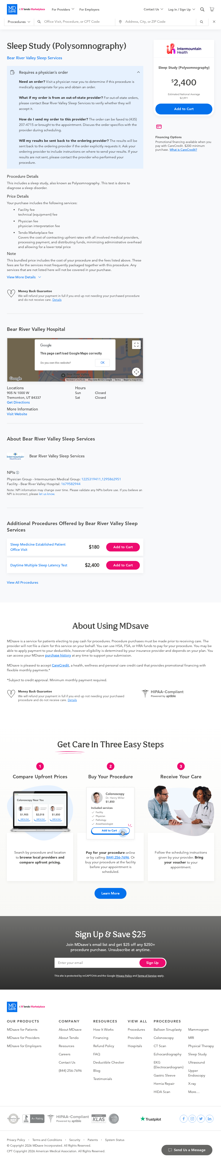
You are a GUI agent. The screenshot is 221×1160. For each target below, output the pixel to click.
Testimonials (102, 1079)
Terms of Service (147, 975)
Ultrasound (196, 1062)
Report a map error (132, 380)
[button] (75, 72)
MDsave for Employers (24, 1046)
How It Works (103, 1029)
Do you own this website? (56, 362)
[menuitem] (63, 9)
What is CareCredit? (183, 150)
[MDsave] (26, 9)
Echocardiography (168, 1054)
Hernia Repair (164, 1083)
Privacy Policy (124, 975)
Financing (100, 1038)
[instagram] (192, 1119)
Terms (118, 380)
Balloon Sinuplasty (168, 1029)
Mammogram (198, 1029)
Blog (96, 1071)
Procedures (136, 1029)
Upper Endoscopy (196, 1073)
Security (74, 1140)
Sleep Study (197, 1054)
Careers (64, 1054)
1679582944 (71, 484)
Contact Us (67, 1062)
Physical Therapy (201, 1046)
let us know (46, 494)
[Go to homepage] (26, 1007)
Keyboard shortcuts (75, 380)
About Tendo (69, 1038)
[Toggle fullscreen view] (136, 344)
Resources (66, 1046)
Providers (135, 1038)
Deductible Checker (108, 1062)
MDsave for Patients (22, 1029)
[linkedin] (209, 1119)
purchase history (58, 655)
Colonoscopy (164, 1038)
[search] (202, 9)
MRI (191, 1038)
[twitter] (201, 1119)
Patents (93, 1140)
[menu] (91, 9)
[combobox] (75, 21)
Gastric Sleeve (164, 1075)
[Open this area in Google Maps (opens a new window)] (15, 378)
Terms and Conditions (47, 1140)
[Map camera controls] (136, 372)
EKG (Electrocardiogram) (168, 1064)
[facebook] (184, 1119)
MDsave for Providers (23, 1038)
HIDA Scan (162, 1092)
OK (102, 362)
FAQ (96, 1054)
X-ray (192, 1083)
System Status (114, 1140)
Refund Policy (103, 1046)
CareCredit (60, 665)
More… (194, 1092)
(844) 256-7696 (117, 857)
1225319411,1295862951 (101, 479)
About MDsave (70, 1029)
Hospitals (135, 1046)
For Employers (89, 9)
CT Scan (160, 1046)
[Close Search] (215, 21)
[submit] (202, 21)
